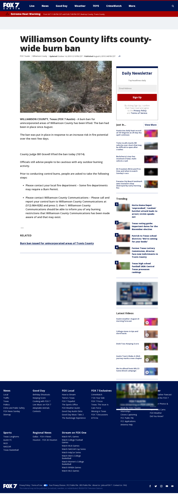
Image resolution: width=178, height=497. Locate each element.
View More (151, 124)
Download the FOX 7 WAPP (159, 399)
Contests (37, 411)
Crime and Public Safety (14, 408)
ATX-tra (94, 418)
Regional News (42, 432)
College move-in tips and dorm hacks (127, 332)
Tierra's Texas (68, 398)
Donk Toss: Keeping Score (127, 343)
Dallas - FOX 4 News (42, 436)
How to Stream (69, 394)
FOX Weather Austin (71, 408)
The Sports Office (70, 404)
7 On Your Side (98, 398)
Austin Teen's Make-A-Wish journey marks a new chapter (129, 357)
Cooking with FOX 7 (41, 401)
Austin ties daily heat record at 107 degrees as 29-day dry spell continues (129, 132)
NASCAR (7, 446)
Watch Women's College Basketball (73, 462)
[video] (151, 322)
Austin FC (7, 440)
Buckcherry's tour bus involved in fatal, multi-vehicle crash (126, 158)
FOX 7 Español (68, 401)
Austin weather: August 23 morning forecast (127, 320)
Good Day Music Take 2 (73, 414)
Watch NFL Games (70, 436)
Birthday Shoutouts (41, 394)
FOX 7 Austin (25, 56)
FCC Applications (128, 421)
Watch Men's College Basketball (71, 457)
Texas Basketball (11, 450)
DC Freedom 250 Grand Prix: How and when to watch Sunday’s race (128, 171)
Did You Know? (156, 416)
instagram (161, 486)
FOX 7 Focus (97, 401)
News (6, 390)
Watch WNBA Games (71, 467)
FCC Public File (127, 418)
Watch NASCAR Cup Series (74, 449)
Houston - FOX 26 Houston (45, 440)
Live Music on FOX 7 (42, 404)
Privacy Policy (140, 110)
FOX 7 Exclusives (101, 390)
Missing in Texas (98, 411)
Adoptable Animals (41, 408)
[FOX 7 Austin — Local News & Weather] (12, 6)
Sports (7, 432)
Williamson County (39, 56)
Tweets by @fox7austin (128, 413)
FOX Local (68, 390)
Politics (6, 404)
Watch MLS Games (70, 470)
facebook (150, 486)
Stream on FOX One (74, 432)
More (132, 6)
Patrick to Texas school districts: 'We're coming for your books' (144, 238)
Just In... (121, 124)
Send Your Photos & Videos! (159, 405)
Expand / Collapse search (173, 6)
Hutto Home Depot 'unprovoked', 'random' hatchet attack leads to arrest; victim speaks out (144, 211)
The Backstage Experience (74, 418)
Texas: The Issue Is (99, 404)
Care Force (96, 408)
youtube (167, 486)
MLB (5, 443)
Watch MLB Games (70, 445)
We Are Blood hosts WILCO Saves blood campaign (127, 369)
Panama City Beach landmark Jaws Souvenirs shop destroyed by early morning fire (129, 184)
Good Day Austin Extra (72, 411)
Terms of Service (139, 113)
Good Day (39, 390)
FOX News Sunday (11, 411)
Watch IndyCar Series (71, 452)
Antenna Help (127, 424)
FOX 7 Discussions (99, 414)
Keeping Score (39, 398)
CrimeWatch (96, 394)
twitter (156, 486)
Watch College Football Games (72, 441)
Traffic (6, 398)
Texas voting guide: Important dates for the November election (145, 226)
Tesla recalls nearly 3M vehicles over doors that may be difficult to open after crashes (129, 146)
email (172, 486)
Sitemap (7, 414)
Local (5, 394)
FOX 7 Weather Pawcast (161, 394)
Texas (6, 401)
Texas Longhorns (11, 436)
